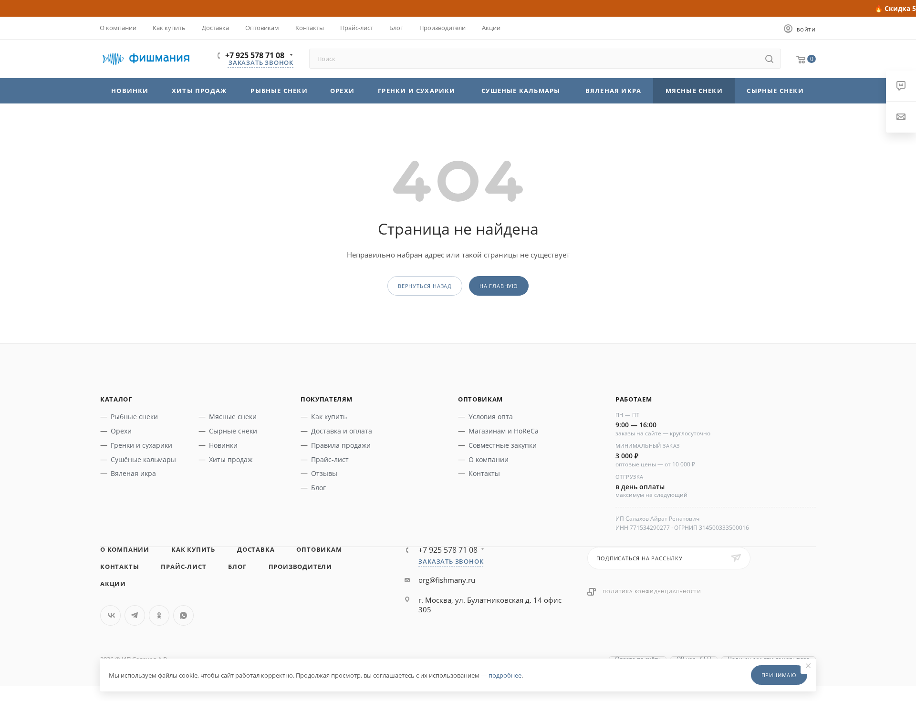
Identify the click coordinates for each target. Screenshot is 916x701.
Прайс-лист (330, 459)
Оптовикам (319, 549)
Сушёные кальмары (143, 459)
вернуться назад (425, 285)
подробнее (505, 675)
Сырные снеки (233, 430)
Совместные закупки (502, 445)
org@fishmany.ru (446, 580)
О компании (488, 459)
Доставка (255, 549)
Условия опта (490, 416)
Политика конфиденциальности (652, 591)
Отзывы (324, 473)
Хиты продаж (230, 459)
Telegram (135, 615)
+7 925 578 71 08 (254, 55)
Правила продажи (341, 445)
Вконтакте (110, 615)
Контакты (484, 473)
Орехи (121, 430)
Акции (113, 583)
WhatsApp (183, 615)
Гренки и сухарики (141, 445)
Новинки (223, 445)
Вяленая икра (133, 473)
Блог (318, 487)
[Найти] (769, 59)
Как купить (329, 416)
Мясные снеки (233, 416)
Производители (300, 566)
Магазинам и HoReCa (503, 430)
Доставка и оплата (341, 430)
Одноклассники (159, 615)
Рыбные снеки (134, 416)
